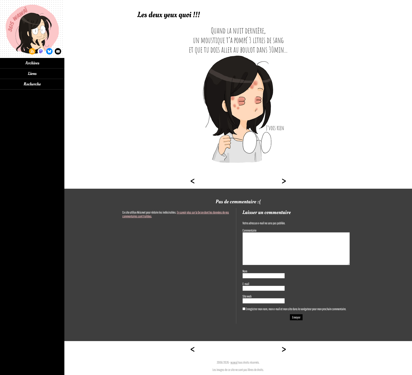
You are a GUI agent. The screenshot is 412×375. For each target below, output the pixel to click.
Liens (32, 74)
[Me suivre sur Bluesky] (49, 51)
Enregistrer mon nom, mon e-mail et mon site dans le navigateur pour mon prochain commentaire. (296, 309)
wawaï (234, 362)
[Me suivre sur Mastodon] (41, 51)
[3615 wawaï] (32, 29)
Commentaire (249, 230)
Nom (244, 271)
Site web (246, 296)
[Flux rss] (32, 51)
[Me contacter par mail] (58, 51)
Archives (32, 63)
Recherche (32, 84)
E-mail (245, 284)
